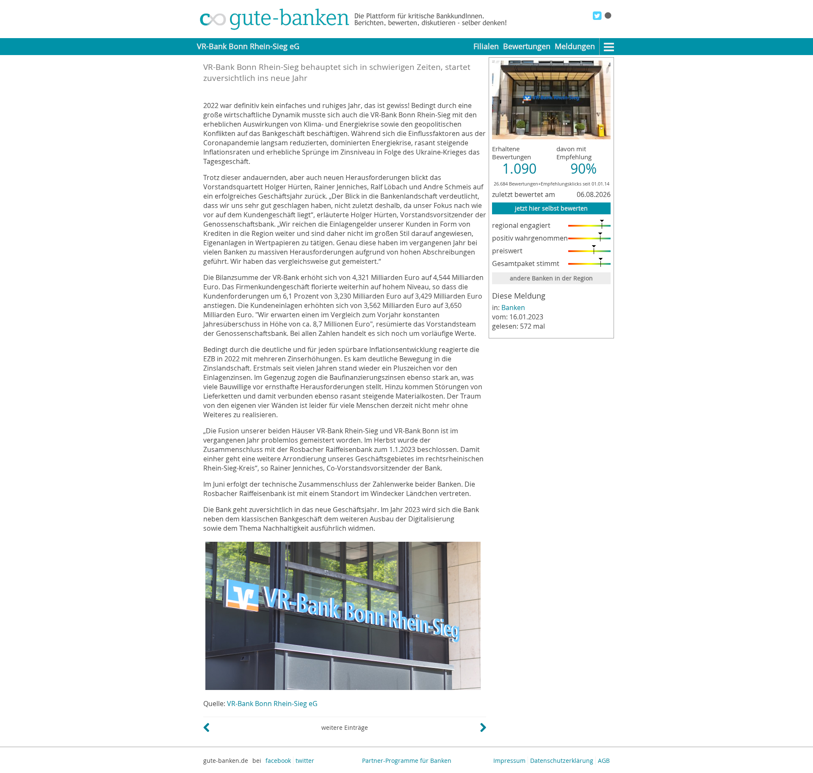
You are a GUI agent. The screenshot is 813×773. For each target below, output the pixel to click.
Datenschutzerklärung (561, 760)
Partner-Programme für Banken (406, 760)
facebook (278, 760)
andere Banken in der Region (551, 278)
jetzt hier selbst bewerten (551, 208)
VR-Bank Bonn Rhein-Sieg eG (272, 703)
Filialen (486, 46)
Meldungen (575, 46)
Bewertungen (526, 46)
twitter (305, 760)
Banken (513, 307)
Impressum (509, 760)
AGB (604, 760)
